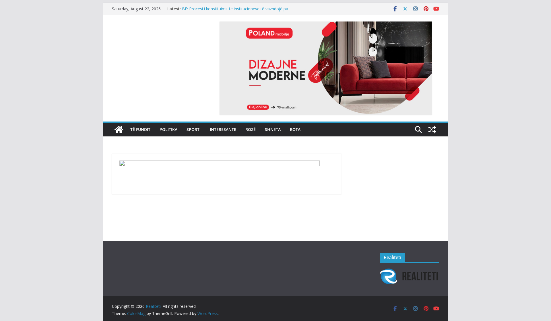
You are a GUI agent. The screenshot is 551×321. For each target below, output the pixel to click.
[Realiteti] (119, 129)
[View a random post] (432, 129)
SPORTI (194, 129)
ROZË (250, 129)
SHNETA (273, 129)
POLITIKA (168, 129)
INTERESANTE (223, 129)
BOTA (295, 129)
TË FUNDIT (140, 129)
